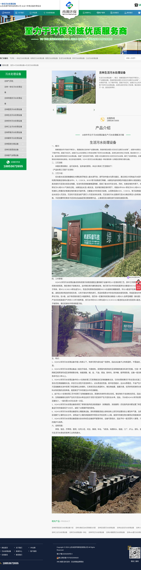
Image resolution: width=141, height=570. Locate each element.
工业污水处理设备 (92, 58)
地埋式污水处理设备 (37, 58)
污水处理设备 (50, 12)
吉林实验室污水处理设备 (106, 528)
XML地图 (60, 562)
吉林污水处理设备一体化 (77, 532)
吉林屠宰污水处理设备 (13, 138)
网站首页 (7, 12)
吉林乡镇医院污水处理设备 (115, 532)
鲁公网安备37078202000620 (68, 558)
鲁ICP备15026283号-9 (64, 554)
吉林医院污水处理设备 (13, 109)
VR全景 (34, 12)
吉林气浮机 (8, 81)
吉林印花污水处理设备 (96, 532)
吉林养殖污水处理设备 (13, 132)
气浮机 (12, 58)
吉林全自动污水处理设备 (125, 528)
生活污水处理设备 (65, 58)
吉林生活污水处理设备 (13, 115)
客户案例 (102, 12)
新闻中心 (88, 12)
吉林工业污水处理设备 (13, 127)
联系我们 (130, 12)
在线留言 (116, 12)
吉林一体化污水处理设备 (13, 89)
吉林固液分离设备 (11, 144)
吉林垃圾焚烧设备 (11, 150)
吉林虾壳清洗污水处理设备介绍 (62, 528)
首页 (11, 65)
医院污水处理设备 (51, 58)
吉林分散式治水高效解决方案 (86, 528)
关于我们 (21, 12)
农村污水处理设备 (78, 58)
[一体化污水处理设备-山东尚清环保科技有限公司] (69, 10)
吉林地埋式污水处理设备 (13, 101)
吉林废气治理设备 (11, 155)
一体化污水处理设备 (22, 58)
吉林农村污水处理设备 (13, 121)
